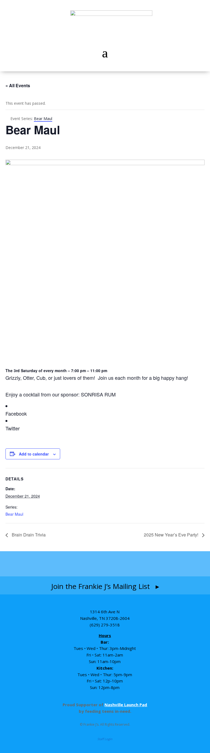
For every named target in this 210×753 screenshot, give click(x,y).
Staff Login (104, 739)
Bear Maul (14, 514)
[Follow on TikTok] (116, 564)
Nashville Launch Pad (125, 704)
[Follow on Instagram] (94, 563)
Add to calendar (34, 454)
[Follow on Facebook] (73, 563)
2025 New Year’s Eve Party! (171, 535)
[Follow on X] (137, 563)
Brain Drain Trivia (28, 535)
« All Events (17, 85)
